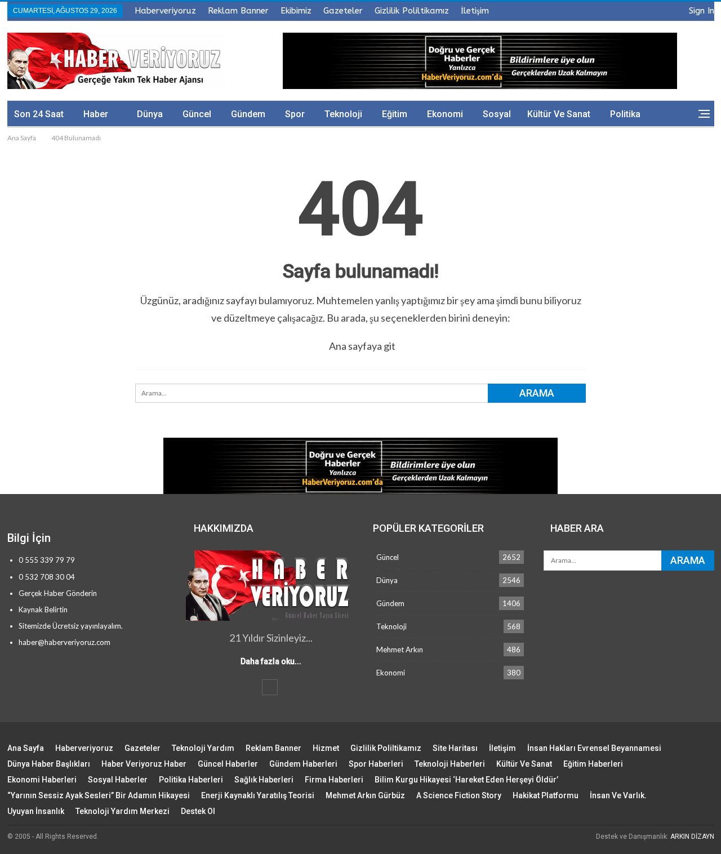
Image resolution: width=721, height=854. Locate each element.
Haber (95, 114)
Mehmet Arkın (399, 649)
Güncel (197, 114)
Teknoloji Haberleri (450, 763)
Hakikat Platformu (545, 795)
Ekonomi (445, 114)
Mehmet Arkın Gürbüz (365, 795)
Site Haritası (455, 748)
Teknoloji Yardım (203, 748)
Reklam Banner (238, 11)
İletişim (475, 11)
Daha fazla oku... (271, 661)
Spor (295, 114)
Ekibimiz (296, 11)
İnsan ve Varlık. (618, 795)
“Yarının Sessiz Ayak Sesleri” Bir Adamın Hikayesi (98, 795)
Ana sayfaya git (362, 346)
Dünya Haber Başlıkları (48, 763)
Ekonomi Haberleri (42, 779)
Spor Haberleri (376, 763)
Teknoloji (343, 114)
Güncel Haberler (228, 763)
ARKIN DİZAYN (692, 836)
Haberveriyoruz (165, 11)
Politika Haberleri (191, 779)
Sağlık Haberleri (263, 779)
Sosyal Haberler (118, 779)
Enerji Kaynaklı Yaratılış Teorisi (257, 795)
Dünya (150, 114)
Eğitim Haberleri (593, 763)
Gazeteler (343, 11)
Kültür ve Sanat (558, 114)
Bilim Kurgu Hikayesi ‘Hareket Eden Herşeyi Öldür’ (466, 779)
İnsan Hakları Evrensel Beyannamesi (594, 748)
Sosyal (497, 114)
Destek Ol (198, 811)
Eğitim (394, 114)
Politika (625, 114)
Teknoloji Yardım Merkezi (122, 811)
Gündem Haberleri (303, 763)
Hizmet (326, 748)
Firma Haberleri (334, 779)
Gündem (248, 114)
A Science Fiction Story (458, 795)
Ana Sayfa (25, 748)
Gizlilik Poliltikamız (412, 11)
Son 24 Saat (39, 114)
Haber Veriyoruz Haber (143, 763)
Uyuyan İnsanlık (35, 811)
